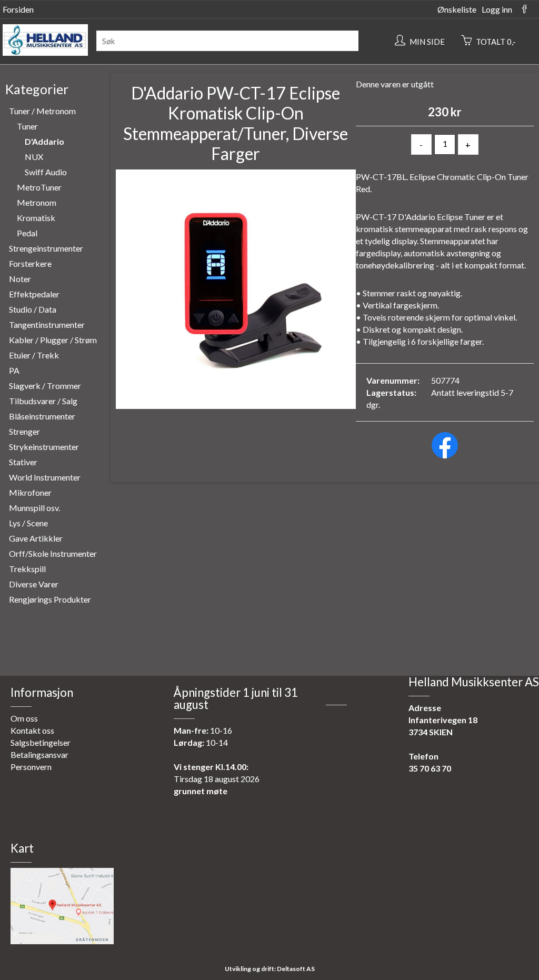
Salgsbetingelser (41, 742)
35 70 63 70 (429, 768)
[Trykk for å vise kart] (62, 941)
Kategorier (36, 89)
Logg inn (497, 9)
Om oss (24, 718)
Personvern (31, 767)
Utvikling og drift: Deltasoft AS (270, 969)
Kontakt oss (32, 730)
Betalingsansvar (39, 754)
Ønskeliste (456, 9)
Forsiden (18, 9)
